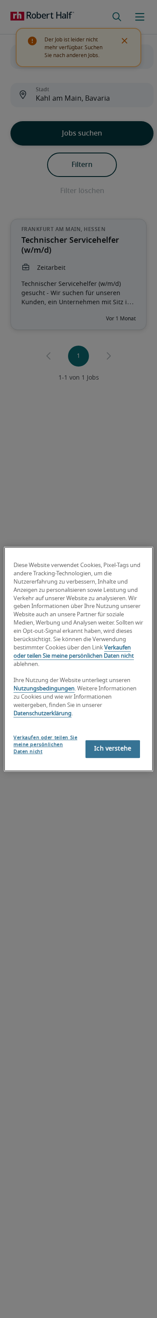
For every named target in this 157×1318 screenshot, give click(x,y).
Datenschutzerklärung (43, 714)
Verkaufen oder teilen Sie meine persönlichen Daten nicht (45, 744)
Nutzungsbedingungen (44, 689)
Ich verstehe (112, 749)
